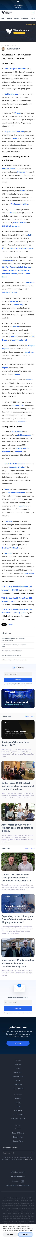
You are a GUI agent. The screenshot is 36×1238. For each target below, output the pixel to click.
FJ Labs (18, 113)
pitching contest (24, 435)
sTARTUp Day (17, 432)
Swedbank (18, 452)
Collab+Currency (25, 267)
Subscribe (18, 1009)
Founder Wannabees (16, 492)
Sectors (16, 18)
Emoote (14, 274)
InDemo (29, 380)
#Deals (10, 624)
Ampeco (13, 213)
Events (33, 18)
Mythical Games (9, 168)
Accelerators (18, 1072)
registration (29, 573)
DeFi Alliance (23, 270)
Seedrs (17, 374)
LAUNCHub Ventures (10, 226)
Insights (9, 18)
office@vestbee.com (18, 1172)
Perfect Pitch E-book (18, 1119)
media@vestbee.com (18, 1176)
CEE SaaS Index (18, 1115)
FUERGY (23, 191)
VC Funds (18, 1068)
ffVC (4, 248)
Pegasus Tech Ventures (14, 132)
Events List (18, 1111)
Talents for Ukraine (17, 467)
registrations (22, 506)
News (2, 18)
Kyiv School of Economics (15, 464)
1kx (15, 270)
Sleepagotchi (7, 260)
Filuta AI (15, 327)
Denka (14, 138)
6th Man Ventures (9, 267)
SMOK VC (14, 548)
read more (23, 684)
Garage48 (8, 553)
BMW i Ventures (20, 223)
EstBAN (19, 448)
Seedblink (22, 422)
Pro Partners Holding (19, 204)
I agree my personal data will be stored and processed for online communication (19, 1013)
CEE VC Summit (18, 1088)
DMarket (21, 172)
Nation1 (14, 337)
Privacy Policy (18, 1137)
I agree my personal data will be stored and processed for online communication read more (19, 684)
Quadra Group (17, 304)
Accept (25, 1234)
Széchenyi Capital (9, 292)
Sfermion (6, 274)
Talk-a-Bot (30, 282)
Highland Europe (11, 94)
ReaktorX (8, 521)
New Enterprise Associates (15, 69)
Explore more (30, 716)
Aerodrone (29, 352)
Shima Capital (8, 270)
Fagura (5, 367)
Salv (30, 235)
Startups (18, 1064)
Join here (18, 7)
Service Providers (18, 1076)
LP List (18, 1107)
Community (18, 1084)
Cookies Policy (18, 1141)
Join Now (18, 1043)
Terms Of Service (18, 1133)
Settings (10, 1234)
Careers (18, 1129)
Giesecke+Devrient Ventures (22, 248)
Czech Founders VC (19, 340)
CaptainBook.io (18, 405)
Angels (18, 1080)
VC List (18, 1103)
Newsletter (24, 18)
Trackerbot (14, 301)
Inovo (7, 489)
